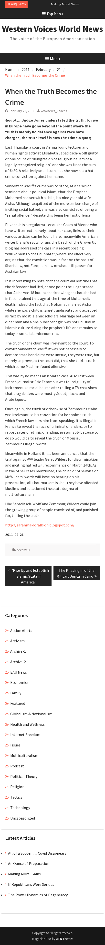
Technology (20, 807)
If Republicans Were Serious (31, 884)
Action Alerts (21, 630)
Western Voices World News (52, 29)
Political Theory (23, 776)
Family (15, 692)
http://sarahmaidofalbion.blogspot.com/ (39, 525)
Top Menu (54, 13)
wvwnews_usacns (54, 111)
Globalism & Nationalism (31, 713)
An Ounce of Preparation (28, 863)
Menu (55, 58)
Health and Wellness (27, 724)
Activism (17, 640)
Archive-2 (18, 661)
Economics (19, 682)
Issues (15, 745)
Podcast (17, 766)
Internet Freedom (25, 734)
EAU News (18, 672)
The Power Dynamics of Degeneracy (38, 894)
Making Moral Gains (65, 4)
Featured (17, 703)
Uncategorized (22, 818)
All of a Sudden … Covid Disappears (37, 853)
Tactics (16, 797)
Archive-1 (24, 550)
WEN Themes (64, 939)
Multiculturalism (24, 755)
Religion (17, 786)
